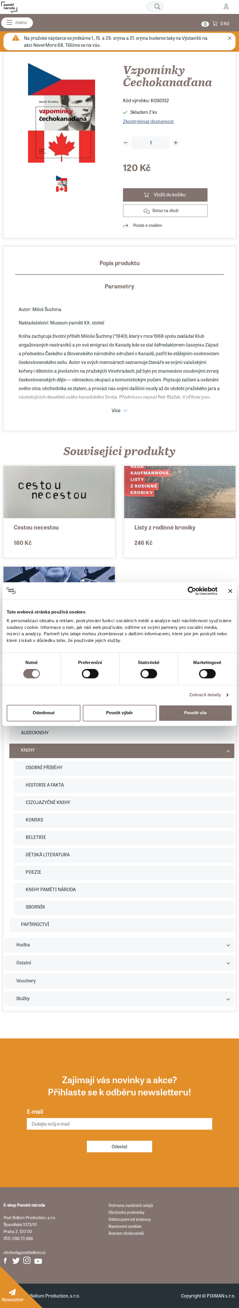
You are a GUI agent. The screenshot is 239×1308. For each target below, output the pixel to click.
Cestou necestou (36, 527)
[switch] (90, 674)
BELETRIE (36, 837)
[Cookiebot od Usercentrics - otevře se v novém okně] (191, 590)
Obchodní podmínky (126, 1212)
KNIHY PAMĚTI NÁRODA (51, 889)
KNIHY (28, 750)
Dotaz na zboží (165, 210)
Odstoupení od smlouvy (129, 1219)
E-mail (35, 1111)
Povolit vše (195, 712)
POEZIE (33, 872)
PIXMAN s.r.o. (221, 1295)
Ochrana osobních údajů (130, 1205)
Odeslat (119, 1146)
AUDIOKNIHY (35, 732)
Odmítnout (44, 712)
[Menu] (17, 22)
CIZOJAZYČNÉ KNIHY (48, 802)
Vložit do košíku (170, 194)
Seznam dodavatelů (126, 1233)
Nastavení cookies (124, 1226)
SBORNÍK (35, 906)
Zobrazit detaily (205, 694)
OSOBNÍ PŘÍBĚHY (44, 767)
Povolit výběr (119, 712)
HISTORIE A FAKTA (45, 784)
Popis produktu (119, 263)
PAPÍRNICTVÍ (35, 924)
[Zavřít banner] (230, 591)
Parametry (119, 286)
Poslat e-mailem (147, 225)
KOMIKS (34, 819)
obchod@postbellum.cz (24, 1252)
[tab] (119, 267)
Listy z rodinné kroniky (165, 527)
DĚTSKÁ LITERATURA (48, 854)
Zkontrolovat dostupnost (148, 121)
